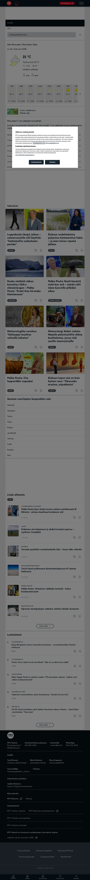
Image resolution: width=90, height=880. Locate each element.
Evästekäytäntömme (39, 143)
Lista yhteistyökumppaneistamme (24, 155)
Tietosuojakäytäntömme (52, 143)
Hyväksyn (52, 162)
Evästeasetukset (36, 162)
